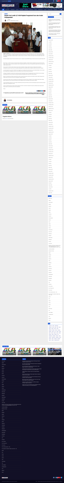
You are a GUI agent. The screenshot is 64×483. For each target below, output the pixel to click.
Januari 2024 (50, 100)
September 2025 (51, 61)
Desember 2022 (51, 126)
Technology (50, 308)
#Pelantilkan (14, 20)
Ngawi (52, 334)
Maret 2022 (50, 143)
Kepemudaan (50, 237)
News (49, 260)
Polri (49, 298)
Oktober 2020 (51, 177)
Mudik (3, 410)
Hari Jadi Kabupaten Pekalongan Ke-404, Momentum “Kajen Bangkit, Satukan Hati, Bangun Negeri (54, 27)
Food (2, 382)
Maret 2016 (50, 192)
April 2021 (50, 165)
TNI (49, 310)
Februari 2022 (51, 145)
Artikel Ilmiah (50, 9)
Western (50, 318)
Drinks (3, 373)
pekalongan (50, 335)
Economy (3, 375)
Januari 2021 (50, 171)
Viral (49, 316)
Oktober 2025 (51, 59)
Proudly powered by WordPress (5, 481)
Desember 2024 (51, 79)
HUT (55, 331)
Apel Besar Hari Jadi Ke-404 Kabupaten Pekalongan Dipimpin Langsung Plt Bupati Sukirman (55, 20)
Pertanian (50, 284)
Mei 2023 (50, 116)
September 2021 (51, 155)
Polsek (52, 338)
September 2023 (51, 108)
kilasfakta (9, 19)
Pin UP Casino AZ (51, 288)
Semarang (59, 338)
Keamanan (50, 233)
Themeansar (15, 481)
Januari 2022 (50, 147)
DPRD (57, 328)
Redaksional (60, 481)
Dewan (55, 328)
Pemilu (59, 335)
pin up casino (51, 286)
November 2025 (51, 57)
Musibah (3, 412)
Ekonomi (3, 377)
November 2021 (51, 151)
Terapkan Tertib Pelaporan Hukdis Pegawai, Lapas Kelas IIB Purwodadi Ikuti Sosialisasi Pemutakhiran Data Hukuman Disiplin (34, 93)
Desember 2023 (51, 102)
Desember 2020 (51, 173)
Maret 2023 (50, 120)
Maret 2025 (50, 73)
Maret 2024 (50, 96)
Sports (50, 304)
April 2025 (50, 71)
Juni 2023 (50, 114)
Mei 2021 (50, 163)
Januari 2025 (50, 77)
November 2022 (51, 128)
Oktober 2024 (51, 83)
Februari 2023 (51, 122)
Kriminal (50, 241)
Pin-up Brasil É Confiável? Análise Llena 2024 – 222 (9, 448)
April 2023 (50, 118)
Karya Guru (50, 231)
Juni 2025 (50, 67)
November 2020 (51, 175)
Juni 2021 (50, 161)
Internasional (50, 229)
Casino (50, 208)
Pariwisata (50, 268)
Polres (60, 337)
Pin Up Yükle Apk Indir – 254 (6, 446)
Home (36, 481)
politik (49, 296)
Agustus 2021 (51, 157)
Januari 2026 (50, 53)
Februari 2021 (51, 169)
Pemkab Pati (53, 337)
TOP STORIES (51, 312)
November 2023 (51, 104)
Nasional (55, 9)
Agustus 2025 (51, 63)
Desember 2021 (51, 149)
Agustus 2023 (51, 110)
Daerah (17, 9)
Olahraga (50, 262)
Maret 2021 (50, 167)
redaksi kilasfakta (10, 112)
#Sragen (17, 20)
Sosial (49, 300)
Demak (52, 328)
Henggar (50, 331)
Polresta (50, 338)
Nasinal (50, 256)
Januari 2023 (50, 124)
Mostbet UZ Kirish (4, 408)
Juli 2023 (50, 112)
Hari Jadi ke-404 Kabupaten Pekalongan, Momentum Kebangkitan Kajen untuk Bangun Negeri (55, 24)
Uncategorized (51, 314)
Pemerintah (12, 9)
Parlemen (21, 9)
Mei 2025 (50, 69)
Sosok (49, 302)
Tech (49, 306)
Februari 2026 (51, 51)
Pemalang (54, 335)
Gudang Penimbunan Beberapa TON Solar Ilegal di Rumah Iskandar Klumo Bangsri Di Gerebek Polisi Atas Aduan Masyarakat (55, 31)
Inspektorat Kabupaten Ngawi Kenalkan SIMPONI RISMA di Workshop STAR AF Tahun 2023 (48, 481)
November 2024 (51, 81)
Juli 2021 (50, 159)
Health (3, 384)
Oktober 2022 (51, 130)
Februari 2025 (51, 75)
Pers (49, 282)
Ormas (50, 264)
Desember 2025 (51, 55)
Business (50, 206)
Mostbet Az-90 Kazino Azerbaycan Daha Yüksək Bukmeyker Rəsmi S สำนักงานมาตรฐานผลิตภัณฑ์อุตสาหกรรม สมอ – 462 (54, 246)
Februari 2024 (51, 98)
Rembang (55, 338)
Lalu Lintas (50, 243)
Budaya (50, 204)
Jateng (57, 331)
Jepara (60, 331)
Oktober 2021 (51, 153)
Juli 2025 (50, 65)
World (49, 320)
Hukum (36, 9)
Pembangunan (40, 9)
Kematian (50, 235)
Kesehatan (26, 9)
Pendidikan (31, 9)
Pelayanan (50, 272)
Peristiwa (50, 280)
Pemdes (57, 335)
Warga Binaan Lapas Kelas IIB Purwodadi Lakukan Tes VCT (14, 92)
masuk (7, 118)
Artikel (53, 325)
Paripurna (50, 266)
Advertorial (7, 9)
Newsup (12, 481)
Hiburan (50, 225)
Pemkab (50, 337)
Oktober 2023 (51, 106)
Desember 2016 (51, 190)
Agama (45, 9)
